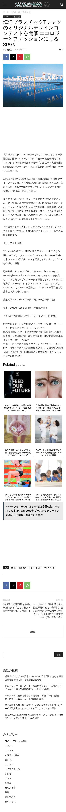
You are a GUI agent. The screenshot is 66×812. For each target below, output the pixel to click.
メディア (9, 764)
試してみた (10, 796)
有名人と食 (10, 787)
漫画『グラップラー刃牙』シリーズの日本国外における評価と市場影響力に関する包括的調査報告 (34, 678)
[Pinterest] (20, 57)
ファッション (36, 568)
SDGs (13, 568)
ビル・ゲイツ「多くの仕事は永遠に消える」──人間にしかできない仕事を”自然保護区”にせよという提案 (33, 687)
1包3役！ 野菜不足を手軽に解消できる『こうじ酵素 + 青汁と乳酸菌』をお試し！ (17, 607)
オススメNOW (12, 755)
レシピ (8, 773)
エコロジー (23, 568)
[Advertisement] (33, 130)
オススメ (9, 750)
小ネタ (8, 778)
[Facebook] (6, 57)
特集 (7, 792)
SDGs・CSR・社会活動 (21, 12)
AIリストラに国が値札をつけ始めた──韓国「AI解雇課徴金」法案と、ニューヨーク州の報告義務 (32, 697)
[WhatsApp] (27, 57)
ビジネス (9, 759)
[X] (13, 57)
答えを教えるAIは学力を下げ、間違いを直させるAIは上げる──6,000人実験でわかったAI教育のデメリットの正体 (34, 707)
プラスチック (49, 568)
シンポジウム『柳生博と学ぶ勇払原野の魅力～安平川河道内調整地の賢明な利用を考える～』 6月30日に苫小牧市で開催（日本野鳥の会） (48, 611)
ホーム (6, 12)
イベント (9, 745)
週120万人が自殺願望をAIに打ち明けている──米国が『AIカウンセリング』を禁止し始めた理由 (34, 716)
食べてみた (10, 801)
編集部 (9, 50)
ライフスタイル (12, 768)
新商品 (8, 782)
